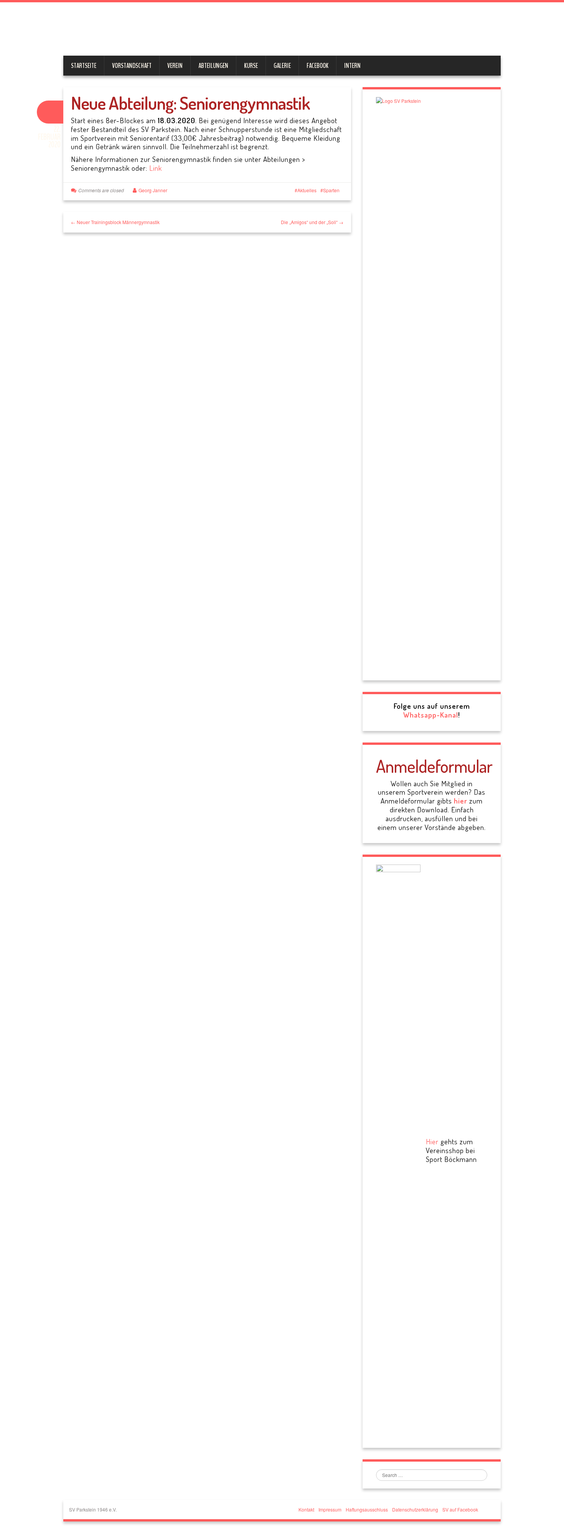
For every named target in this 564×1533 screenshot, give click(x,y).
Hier (432, 1141)
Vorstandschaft (132, 65)
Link (155, 168)
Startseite (83, 65)
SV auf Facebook (460, 1509)
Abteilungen (213, 65)
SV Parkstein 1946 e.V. (242, 31)
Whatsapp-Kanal (430, 714)
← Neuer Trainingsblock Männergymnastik (115, 222)
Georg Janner (153, 190)
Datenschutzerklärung (415, 1509)
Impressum (329, 1509)
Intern (352, 65)
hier (460, 800)
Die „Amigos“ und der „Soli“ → (312, 222)
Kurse (251, 65)
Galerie (282, 65)
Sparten (331, 190)
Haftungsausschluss (367, 1509)
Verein (175, 65)
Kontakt (306, 1509)
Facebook (317, 65)
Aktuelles (307, 190)
